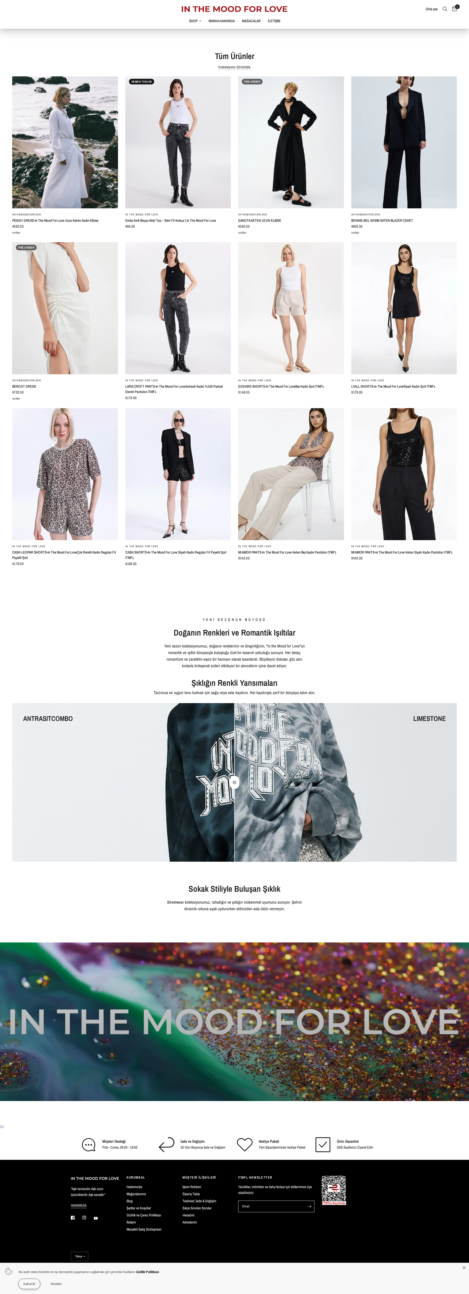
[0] (453, 9)
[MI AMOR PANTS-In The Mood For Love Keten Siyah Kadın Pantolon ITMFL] (404, 474)
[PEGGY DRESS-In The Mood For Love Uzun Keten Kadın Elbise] (65, 142)
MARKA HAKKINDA (222, 20)
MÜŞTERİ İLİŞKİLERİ (199, 1177)
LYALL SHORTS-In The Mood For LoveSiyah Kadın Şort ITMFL (393, 386)
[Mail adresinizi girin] (309, 1206)
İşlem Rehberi (191, 1186)
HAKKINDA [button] (78, 1205)
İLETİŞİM (274, 20)
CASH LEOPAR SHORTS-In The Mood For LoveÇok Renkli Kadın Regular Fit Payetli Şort (64, 555)
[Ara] (445, 9)
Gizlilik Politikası (147, 1272)
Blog (130, 1200)
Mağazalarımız (136, 1193)
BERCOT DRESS (24, 386)
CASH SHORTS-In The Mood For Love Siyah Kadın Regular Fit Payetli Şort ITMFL (175, 555)
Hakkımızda (134, 1186)
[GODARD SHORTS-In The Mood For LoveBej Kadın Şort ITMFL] (291, 308)
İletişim (131, 1222)
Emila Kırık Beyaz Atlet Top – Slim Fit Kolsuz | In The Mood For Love (170, 220)
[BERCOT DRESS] (65, 308)
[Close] (464, 1267)
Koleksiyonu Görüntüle (234, 67)
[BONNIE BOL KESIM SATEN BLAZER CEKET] (404, 142)
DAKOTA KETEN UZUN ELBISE (259, 220)
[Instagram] (87, 1217)
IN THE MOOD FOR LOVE (142, 214)
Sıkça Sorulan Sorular (197, 1208)
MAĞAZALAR (251, 20)
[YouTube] (99, 1218)
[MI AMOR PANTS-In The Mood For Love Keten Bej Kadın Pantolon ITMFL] (291, 474)
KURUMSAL (136, 1177)
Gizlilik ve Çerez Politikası (144, 1215)
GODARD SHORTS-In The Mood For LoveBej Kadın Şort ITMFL (281, 386)
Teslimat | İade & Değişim (199, 1200)
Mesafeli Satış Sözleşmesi (144, 1229)
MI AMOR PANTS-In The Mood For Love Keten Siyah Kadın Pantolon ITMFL (402, 552)
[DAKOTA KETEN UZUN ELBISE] (291, 142)
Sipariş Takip (191, 1193)
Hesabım (188, 1215)
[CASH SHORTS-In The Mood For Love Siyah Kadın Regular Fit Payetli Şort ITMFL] (178, 474)
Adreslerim (189, 1222)
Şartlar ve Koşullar (139, 1208)
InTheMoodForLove (27, 214)
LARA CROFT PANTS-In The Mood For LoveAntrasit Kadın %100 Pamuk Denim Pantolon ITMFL (174, 389)
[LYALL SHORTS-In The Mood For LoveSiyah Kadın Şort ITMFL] (404, 308)
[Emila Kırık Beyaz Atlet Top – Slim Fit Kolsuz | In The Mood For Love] (178, 142)
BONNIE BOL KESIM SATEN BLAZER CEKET (382, 220)
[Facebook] (76, 1217)
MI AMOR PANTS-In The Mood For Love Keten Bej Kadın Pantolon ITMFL (287, 552)
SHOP (193, 20)
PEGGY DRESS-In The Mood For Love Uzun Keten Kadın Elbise (55, 220)
